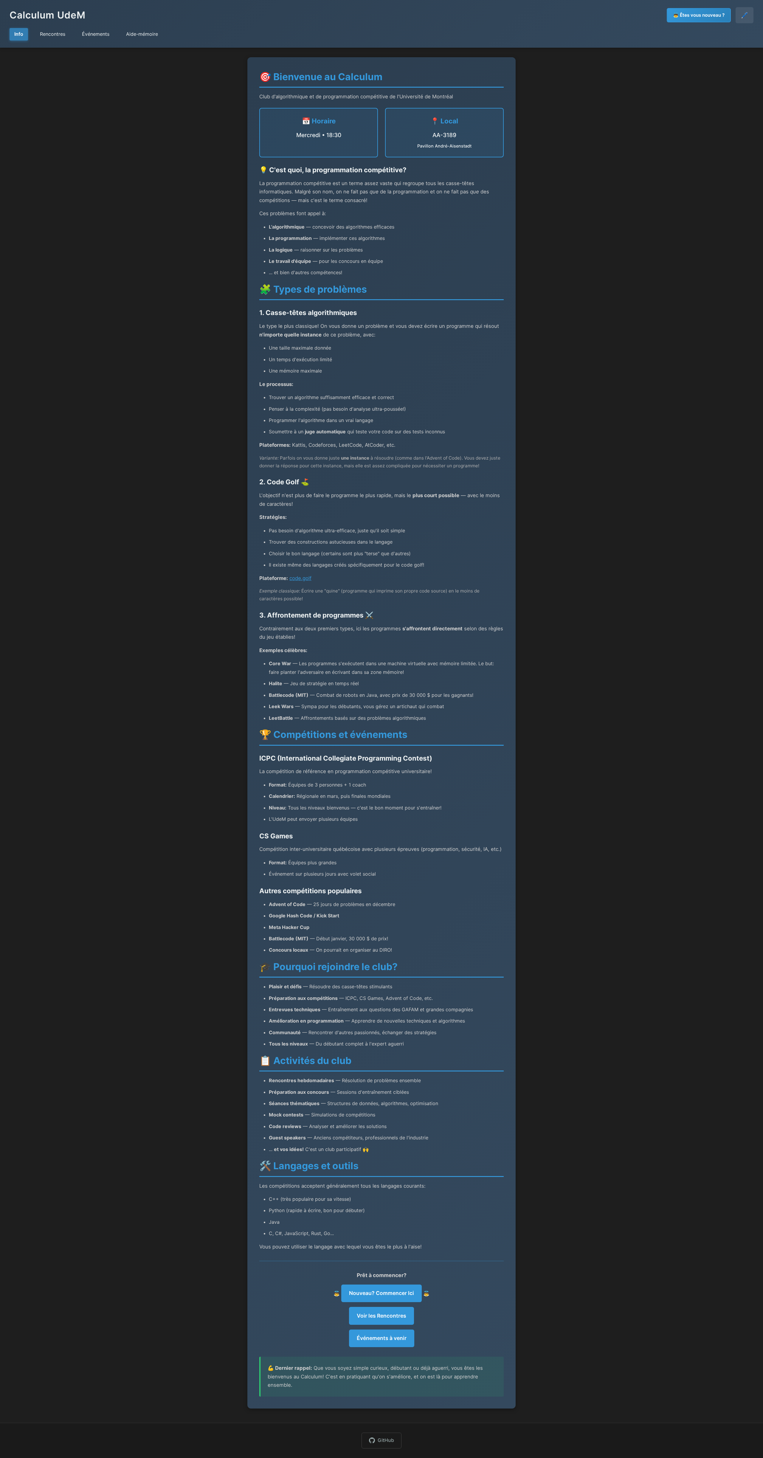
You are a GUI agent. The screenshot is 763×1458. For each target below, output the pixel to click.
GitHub (386, 1440)
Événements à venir (382, 1338)
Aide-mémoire (142, 34)
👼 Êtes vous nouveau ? (699, 15)
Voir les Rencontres (381, 1316)
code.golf (300, 578)
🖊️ (744, 15)
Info (18, 34)
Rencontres (52, 34)
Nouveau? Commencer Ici (381, 1293)
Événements (95, 34)
